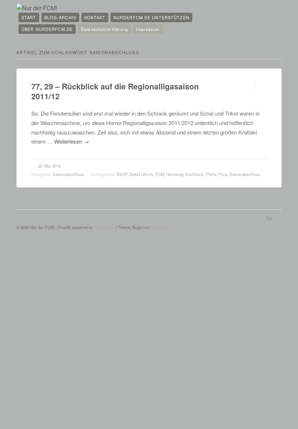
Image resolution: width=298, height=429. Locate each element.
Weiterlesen (71, 141)
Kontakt (94, 17)
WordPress (104, 227)
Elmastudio (160, 227)
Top (269, 218)
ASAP (121, 174)
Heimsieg (174, 174)
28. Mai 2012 (49, 166)
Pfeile (211, 174)
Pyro (222, 174)
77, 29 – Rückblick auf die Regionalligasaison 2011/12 (115, 91)
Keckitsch (194, 174)
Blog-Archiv (60, 17)
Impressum (148, 29)
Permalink (248, 86)
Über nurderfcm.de (47, 29)
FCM (159, 174)
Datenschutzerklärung (104, 29)
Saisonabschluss (68, 174)
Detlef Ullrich (141, 174)
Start (28, 17)
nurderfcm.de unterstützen (151, 17)
